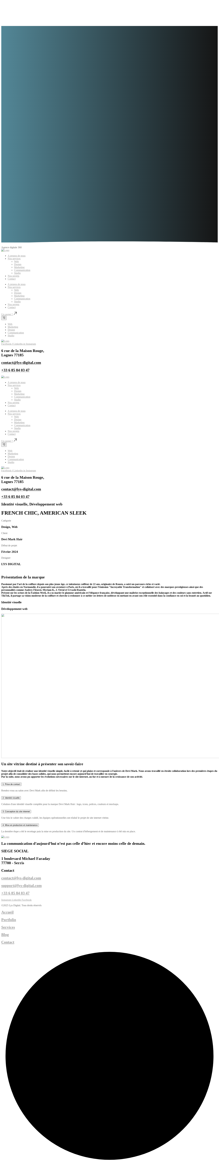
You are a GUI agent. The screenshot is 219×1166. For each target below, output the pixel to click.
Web (16, 261)
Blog (5, 935)
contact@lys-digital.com (21, 878)
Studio (17, 273)
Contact (12, 278)
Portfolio (8, 920)
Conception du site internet (16, 811)
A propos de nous (16, 255)
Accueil (7, 912)
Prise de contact (11, 784)
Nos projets (13, 276)
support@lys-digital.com (21, 885)
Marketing (19, 267)
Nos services (14, 258)
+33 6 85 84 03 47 (15, 893)
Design (17, 264)
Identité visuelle (11, 798)
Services (8, 927)
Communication (22, 270)
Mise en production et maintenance (20, 825)
